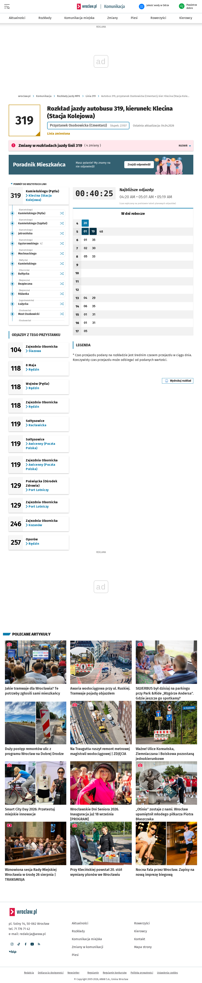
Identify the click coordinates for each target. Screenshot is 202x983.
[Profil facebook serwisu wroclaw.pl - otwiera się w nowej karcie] (25, 944)
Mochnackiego (27, 253)
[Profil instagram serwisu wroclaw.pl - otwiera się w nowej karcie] (12, 944)
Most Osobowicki (28, 314)
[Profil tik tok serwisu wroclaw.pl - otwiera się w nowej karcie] (19, 944)
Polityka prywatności (142, 972)
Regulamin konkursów (115, 972)
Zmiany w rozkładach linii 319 (50, 145)
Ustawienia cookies (167, 972)
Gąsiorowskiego (38, 243)
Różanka (23, 294)
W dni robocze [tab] (133, 213)
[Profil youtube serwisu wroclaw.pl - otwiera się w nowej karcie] (32, 944)
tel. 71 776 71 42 (19, 929)
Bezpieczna (25, 283)
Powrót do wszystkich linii (30, 184)
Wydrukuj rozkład (181, 380)
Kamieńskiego (27, 263)
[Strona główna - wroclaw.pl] (87, 6)
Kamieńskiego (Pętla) (31, 213)
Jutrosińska (25, 233)
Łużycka (23, 304)
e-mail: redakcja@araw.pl (27, 934)
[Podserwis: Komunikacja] (113, 6)
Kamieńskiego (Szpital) (32, 223)
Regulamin (93, 972)
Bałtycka (23, 273)
